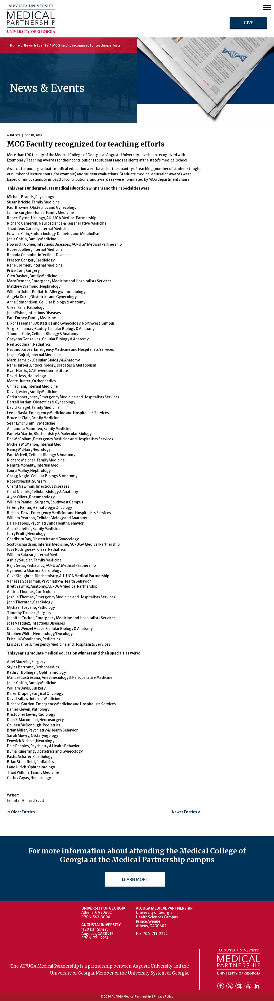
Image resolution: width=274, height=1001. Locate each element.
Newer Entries (184, 812)
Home (15, 45)
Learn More (135, 879)
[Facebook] (221, 986)
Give (248, 22)
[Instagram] (239, 986)
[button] (267, 7)
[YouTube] (248, 986)
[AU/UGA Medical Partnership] (78, 19)
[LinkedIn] (257, 986)
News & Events (36, 45)
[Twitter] (230, 986)
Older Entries (23, 812)
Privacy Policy (163, 996)
